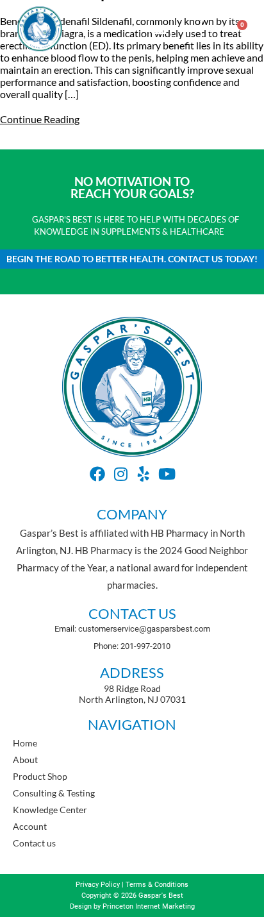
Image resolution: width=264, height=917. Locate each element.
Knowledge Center (50, 809)
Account (30, 826)
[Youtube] (166, 474)
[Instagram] (120, 474)
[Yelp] (143, 474)
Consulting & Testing (54, 792)
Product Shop (40, 776)
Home (25, 742)
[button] (160, 28)
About (25, 759)
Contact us (34, 842)
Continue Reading (39, 119)
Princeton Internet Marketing (149, 906)
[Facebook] (97, 474)
